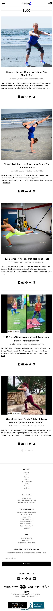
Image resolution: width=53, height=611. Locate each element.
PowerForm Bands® (26, 521)
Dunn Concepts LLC (26, 519)
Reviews (26, 488)
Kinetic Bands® (26, 515)
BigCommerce (24, 594)
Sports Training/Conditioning (26, 500)
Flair (39, 594)
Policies (26, 477)
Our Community (26, 481)
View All (26, 528)
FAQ (26, 475)
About (26, 479)
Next (29, 450)
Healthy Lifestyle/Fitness (26, 502)
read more (45, 88)
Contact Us (26, 472)
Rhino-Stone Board (26, 526)
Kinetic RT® (26, 517)
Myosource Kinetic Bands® (26, 512)
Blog (26, 484)
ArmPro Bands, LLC (26, 524)
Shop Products (26, 498)
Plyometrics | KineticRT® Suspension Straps (26, 258)
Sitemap (26, 486)
